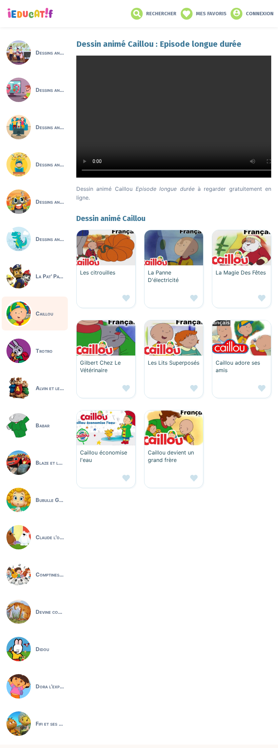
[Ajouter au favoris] (106, 301)
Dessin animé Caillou (110, 218)
